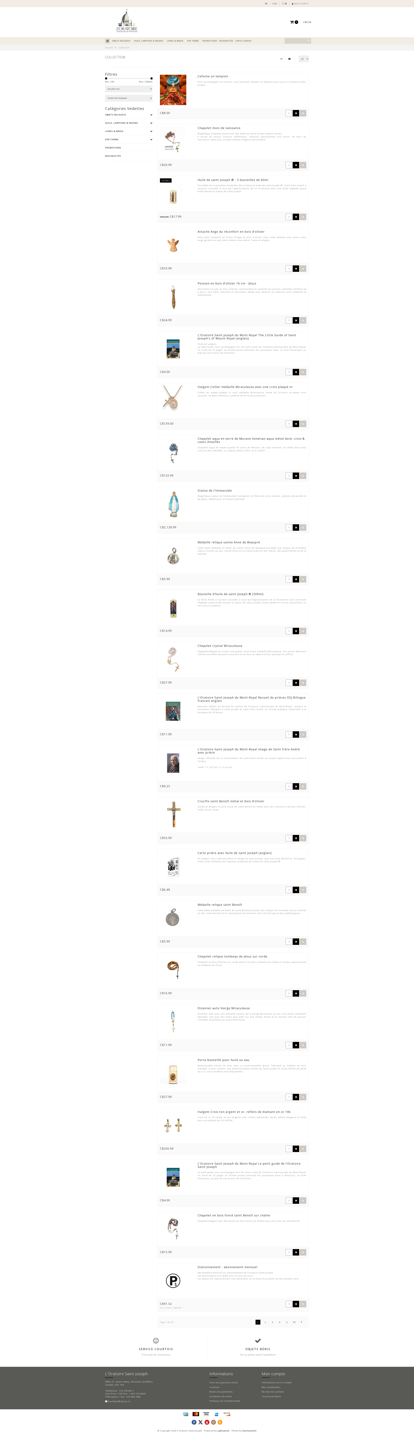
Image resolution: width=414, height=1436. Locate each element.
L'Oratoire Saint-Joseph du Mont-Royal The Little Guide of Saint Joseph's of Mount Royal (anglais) (247, 336)
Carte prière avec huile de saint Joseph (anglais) (235, 853)
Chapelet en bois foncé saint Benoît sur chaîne (234, 1215)
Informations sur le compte (277, 1382)
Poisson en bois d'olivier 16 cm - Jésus (227, 283)
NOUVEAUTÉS (226, 40)
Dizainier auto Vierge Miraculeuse (224, 1008)
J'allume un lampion (213, 76)
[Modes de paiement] (185, 1414)
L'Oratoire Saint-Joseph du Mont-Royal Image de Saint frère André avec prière (249, 750)
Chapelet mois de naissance (219, 128)
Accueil (109, 47)
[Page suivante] (301, 1322)
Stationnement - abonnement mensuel (227, 1267)
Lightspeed (223, 1430)
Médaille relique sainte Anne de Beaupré (229, 542)
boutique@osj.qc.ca (119, 1401)
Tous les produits (271, 1396)
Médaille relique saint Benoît (220, 905)
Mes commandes (271, 1387)
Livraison (214, 1387)
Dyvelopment (249, 1430)
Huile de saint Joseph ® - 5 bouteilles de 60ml (233, 180)
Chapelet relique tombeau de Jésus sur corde (232, 956)
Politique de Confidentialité (224, 1400)
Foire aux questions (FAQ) (223, 1382)
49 (294, 1322)
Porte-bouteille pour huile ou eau (224, 1060)
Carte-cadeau (243, 40)
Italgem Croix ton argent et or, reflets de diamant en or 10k (244, 1112)
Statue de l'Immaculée (215, 490)
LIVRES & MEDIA (175, 40)
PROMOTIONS (209, 40)
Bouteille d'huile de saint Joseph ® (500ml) (230, 594)
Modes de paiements (221, 1391)
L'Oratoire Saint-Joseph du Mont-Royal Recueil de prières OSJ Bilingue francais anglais (252, 699)
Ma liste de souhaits (273, 1391)
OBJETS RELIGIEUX (121, 40)
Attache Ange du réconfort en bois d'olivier (231, 232)
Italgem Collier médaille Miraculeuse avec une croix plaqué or (245, 387)
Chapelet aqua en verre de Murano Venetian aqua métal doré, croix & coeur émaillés (251, 440)
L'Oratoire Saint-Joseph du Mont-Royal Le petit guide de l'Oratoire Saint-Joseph (249, 1165)
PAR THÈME (193, 40)
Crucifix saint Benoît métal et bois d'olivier (231, 801)
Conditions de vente (220, 1396)
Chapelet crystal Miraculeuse (220, 646)
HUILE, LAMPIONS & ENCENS (148, 40)
